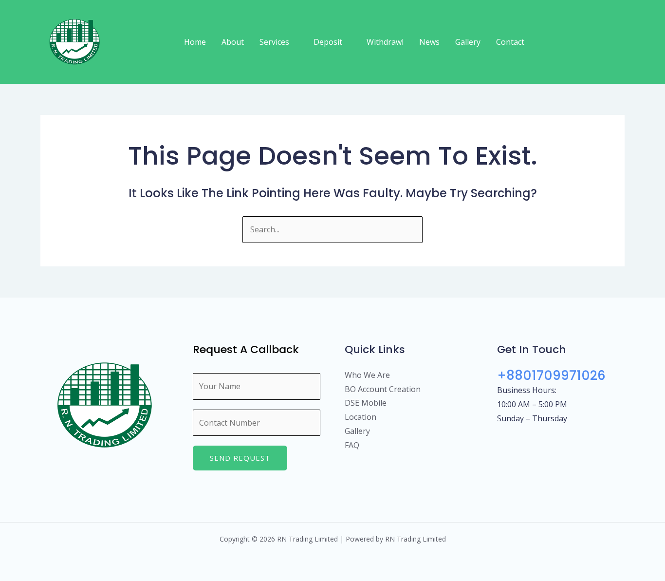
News (429, 42)
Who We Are (367, 375)
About (233, 42)
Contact (510, 42)
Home (195, 42)
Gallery (467, 42)
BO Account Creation (383, 389)
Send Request (240, 458)
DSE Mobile (366, 402)
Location (360, 417)
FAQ (352, 445)
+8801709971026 (551, 375)
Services (274, 42)
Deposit (328, 42)
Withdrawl (385, 42)
